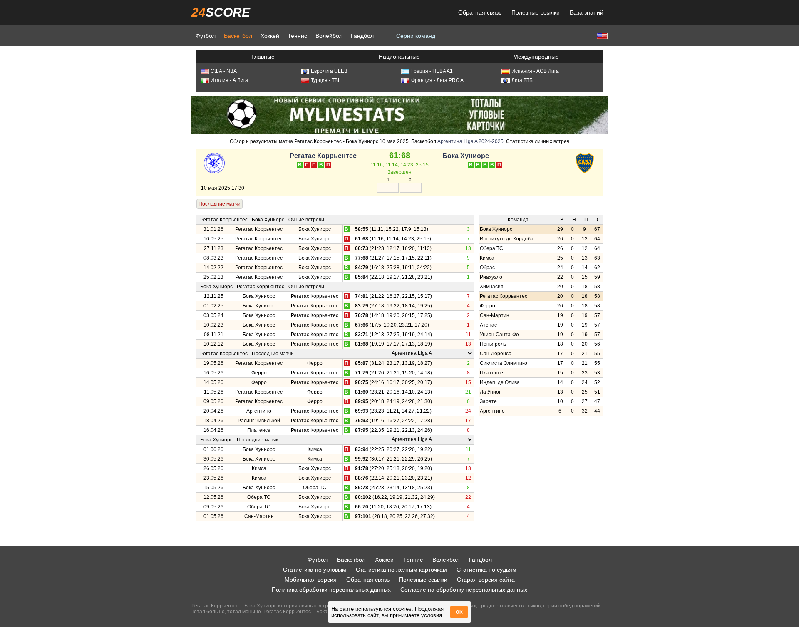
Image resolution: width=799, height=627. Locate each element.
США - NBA (224, 71)
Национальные (399, 56)
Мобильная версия (311, 579)
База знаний (586, 12)
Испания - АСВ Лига (535, 71)
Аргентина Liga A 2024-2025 (470, 141)
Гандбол (362, 35)
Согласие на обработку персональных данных (463, 589)
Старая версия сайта (486, 579)
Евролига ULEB (329, 71)
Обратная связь (479, 12)
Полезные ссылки (535, 12)
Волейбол (328, 35)
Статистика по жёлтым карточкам (401, 569)
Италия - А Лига (229, 80)
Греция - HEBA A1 (432, 71)
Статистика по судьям (486, 569)
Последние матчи (220, 204)
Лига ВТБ (522, 80)
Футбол (206, 35)
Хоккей (270, 35)
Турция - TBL (326, 80)
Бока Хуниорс (465, 155)
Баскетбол (238, 35)
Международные (536, 56)
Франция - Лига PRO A (437, 80)
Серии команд (415, 35)
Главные (263, 56)
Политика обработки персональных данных (331, 589)
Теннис (297, 35)
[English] (601, 35)
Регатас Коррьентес (323, 155)
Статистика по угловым (314, 569)
